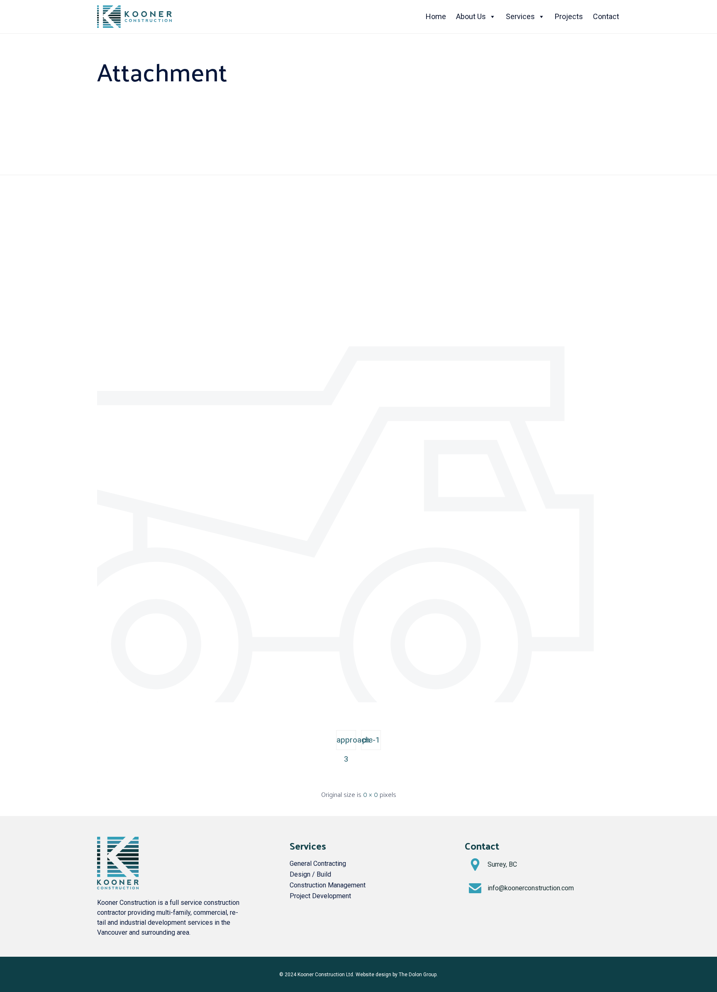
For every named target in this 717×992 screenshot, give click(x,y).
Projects (569, 16)
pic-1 (371, 740)
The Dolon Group (418, 974)
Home (436, 16)
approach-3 (346, 742)
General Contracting (318, 863)
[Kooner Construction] (134, 16)
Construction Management (328, 885)
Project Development (320, 896)
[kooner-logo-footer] (118, 887)
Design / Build (310, 874)
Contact (606, 16)
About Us (471, 16)
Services (520, 16)
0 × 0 (370, 794)
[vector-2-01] (358, 700)
